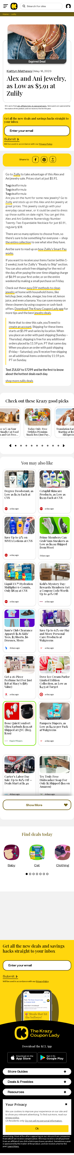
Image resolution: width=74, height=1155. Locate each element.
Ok (37, 1128)
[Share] (52, 159)
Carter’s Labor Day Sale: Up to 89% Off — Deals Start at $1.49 (18, 780)
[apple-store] (22, 1057)
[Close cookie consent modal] (66, 1104)
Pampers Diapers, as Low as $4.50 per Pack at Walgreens (54, 726)
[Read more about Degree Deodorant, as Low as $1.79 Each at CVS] (19, 479)
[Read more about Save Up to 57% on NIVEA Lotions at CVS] (19, 525)
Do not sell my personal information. (43, 1120)
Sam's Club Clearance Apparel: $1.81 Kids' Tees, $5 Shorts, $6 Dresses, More (18, 635)
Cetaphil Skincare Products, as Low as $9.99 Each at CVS (53, 494)
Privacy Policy (45, 144)
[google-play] (52, 1057)
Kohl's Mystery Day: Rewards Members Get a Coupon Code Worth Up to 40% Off (55, 589)
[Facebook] (35, 159)
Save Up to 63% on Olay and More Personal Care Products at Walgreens (55, 635)
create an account (20, 326)
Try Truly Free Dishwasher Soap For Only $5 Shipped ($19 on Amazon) (55, 781)
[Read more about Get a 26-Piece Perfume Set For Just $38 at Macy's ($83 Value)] (19, 664)
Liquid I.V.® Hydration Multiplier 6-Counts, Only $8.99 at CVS (18, 587)
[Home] (14, 6)
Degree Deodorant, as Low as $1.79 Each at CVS (18, 494)
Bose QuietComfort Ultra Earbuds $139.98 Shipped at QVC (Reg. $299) (18, 728)
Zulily (16, 174)
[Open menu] (5, 6)
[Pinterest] (44, 159)
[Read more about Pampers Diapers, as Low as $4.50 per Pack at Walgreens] (55, 711)
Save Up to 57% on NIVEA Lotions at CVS (18, 538)
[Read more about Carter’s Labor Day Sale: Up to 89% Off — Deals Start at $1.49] (19, 764)
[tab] (15, 445)
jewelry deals (42, 312)
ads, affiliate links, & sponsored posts (32, 106)
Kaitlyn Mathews (19, 71)
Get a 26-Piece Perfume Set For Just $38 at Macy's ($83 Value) (18, 682)
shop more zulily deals (19, 380)
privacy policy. (12, 1117)
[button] (65, 1071)
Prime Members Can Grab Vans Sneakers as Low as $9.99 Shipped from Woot (54, 542)
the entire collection (18, 242)
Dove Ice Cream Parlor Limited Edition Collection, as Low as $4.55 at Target (55, 682)
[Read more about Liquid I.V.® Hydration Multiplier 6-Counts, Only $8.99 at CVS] (19, 571)
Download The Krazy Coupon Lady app (39, 308)
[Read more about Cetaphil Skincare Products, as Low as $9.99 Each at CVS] (55, 479)
